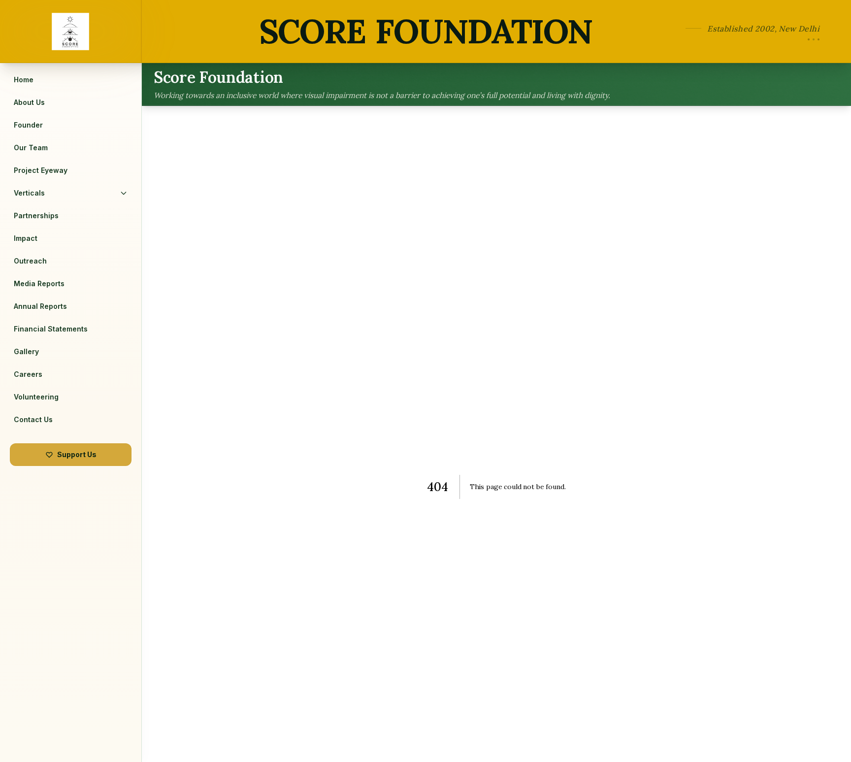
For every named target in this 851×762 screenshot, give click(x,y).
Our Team (31, 147)
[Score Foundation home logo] (71, 31)
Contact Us (33, 419)
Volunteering (36, 397)
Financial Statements (51, 329)
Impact (25, 238)
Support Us (77, 454)
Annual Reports (40, 306)
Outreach (30, 261)
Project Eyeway (40, 170)
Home (23, 79)
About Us (29, 102)
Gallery (26, 351)
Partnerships (36, 215)
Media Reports (39, 283)
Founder (28, 125)
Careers (28, 374)
